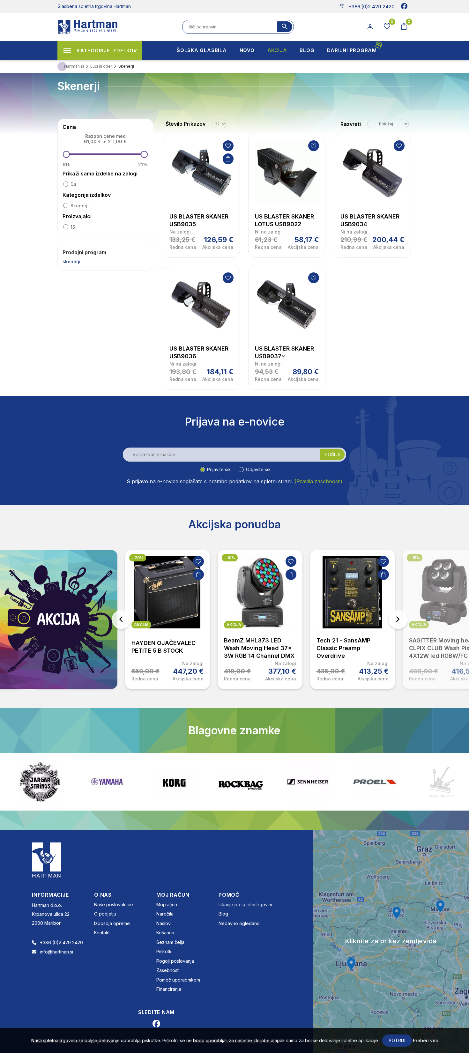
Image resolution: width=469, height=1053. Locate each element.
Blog (223, 913)
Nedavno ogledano (239, 923)
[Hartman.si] (46, 859)
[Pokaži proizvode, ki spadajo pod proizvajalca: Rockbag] (241, 782)
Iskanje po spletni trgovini (245, 904)
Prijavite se (218, 469)
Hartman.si (74, 66)
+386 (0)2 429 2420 (367, 6)
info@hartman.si (56, 951)
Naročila (165, 913)
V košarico (228, 158)
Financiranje (169, 989)
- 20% (138, 557)
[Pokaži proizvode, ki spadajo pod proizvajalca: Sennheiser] (308, 782)
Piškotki (164, 951)
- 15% (414, 557)
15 (73, 227)
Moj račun (166, 904)
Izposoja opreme (112, 923)
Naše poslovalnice (113, 904)
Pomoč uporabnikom (178, 980)
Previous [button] (121, 619)
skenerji (80, 205)
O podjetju (105, 913)
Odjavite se (258, 469)
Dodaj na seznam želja (228, 145)
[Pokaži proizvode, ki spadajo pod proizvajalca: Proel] (375, 781)
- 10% (229, 557)
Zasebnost (167, 970)
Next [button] (398, 619)
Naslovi (164, 923)
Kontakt (102, 932)
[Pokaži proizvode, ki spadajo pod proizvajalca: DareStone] (442, 782)
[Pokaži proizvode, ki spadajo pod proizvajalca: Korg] (174, 782)
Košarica (165, 932)
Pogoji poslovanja (175, 961)
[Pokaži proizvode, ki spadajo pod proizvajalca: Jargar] (40, 781)
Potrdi (397, 1040)
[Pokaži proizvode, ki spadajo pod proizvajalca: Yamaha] (107, 782)
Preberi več (425, 1040)
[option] (167, 619)
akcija (141, 624)
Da (74, 184)
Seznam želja (170, 942)
